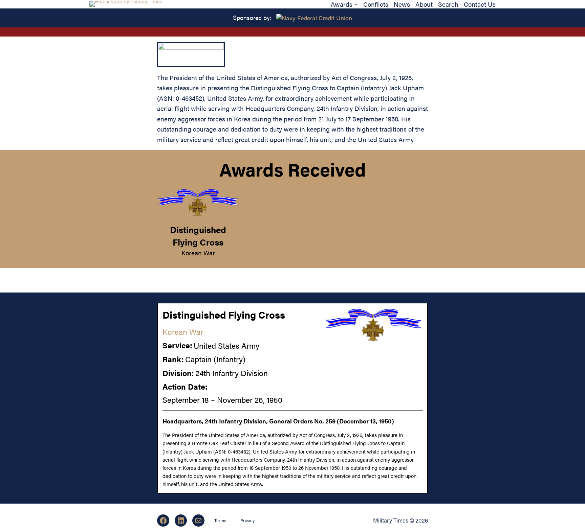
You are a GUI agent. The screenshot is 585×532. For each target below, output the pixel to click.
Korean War (198, 252)
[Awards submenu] (356, 4)
